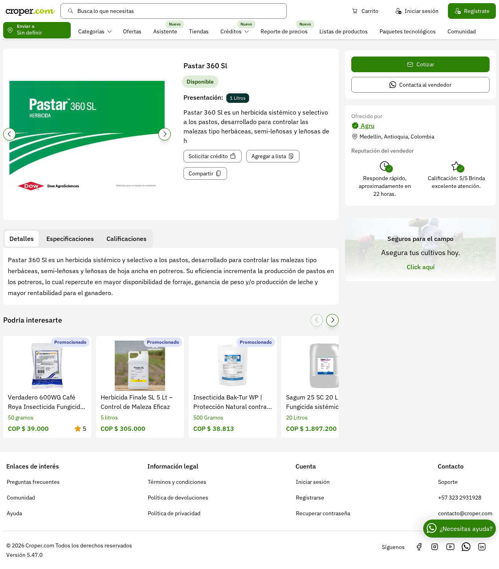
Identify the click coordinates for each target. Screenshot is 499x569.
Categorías (91, 31)
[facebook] (419, 547)
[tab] (22, 238)
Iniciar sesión (421, 11)
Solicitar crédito (208, 156)
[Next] (164, 134)
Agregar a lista (268, 156)
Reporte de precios (284, 31)
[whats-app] (466, 547)
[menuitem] (95, 31)
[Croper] (30, 11)
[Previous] (9, 134)
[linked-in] (481, 547)
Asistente (165, 31)
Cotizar (425, 64)
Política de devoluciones (178, 497)
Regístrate (477, 11)
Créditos (231, 31)
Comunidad (462, 31)
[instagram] (434, 547)
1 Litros (238, 98)
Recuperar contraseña (323, 513)
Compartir (201, 173)
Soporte (448, 481)
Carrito (369, 11)
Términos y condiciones (177, 481)
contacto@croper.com (465, 513)
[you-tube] (450, 547)
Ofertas (132, 31)
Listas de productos (343, 31)
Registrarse (310, 497)
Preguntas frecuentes (33, 481)
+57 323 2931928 (459, 497)
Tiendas (199, 31)
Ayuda (14, 513)
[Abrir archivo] (87, 136)
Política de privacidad (174, 513)
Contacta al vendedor (425, 84)
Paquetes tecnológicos (408, 31)
